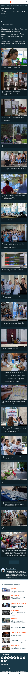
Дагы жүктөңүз (14, 562)
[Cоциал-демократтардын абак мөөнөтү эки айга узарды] (6, 640)
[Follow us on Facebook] (2, 657)
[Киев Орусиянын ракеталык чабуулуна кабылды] (6, 634)
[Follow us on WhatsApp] (24, 657)
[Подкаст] (5, 661)
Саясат (12, 626)
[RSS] (2, 661)
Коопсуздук (14, 618)
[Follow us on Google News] (14, 657)
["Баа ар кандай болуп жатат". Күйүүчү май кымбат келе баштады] (6, 589)
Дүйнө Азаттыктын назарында (18, 603)
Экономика (14, 588)
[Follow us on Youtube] (8, 657)
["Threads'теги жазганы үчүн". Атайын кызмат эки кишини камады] (6, 612)
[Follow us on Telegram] (11, 657)
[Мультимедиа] (9, 673)
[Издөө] (19, 673)
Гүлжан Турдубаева (5, 18)
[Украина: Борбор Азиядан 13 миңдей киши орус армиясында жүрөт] (6, 597)
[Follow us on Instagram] (21, 657)
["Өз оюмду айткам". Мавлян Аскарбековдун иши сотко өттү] (6, 647)
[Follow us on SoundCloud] (18, 657)
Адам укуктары (15, 610)
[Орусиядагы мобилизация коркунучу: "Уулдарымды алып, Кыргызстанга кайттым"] (6, 620)
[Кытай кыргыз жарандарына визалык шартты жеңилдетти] (6, 627)
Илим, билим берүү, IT (7, 8)
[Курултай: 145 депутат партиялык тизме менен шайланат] (6, 605)
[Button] (4, 22)
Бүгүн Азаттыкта (15, 595)
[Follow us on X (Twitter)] (5, 657)
